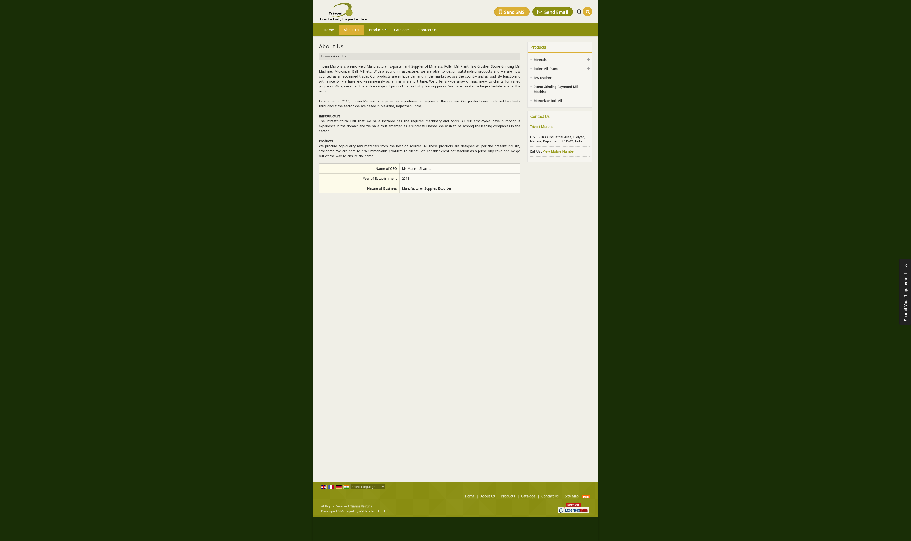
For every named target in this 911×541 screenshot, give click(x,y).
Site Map (572, 496)
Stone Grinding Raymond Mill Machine (556, 89)
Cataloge (401, 29)
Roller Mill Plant (546, 68)
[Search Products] (579, 11)
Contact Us (427, 29)
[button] (559, 151)
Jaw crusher (542, 77)
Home (329, 29)
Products (376, 29)
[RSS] (586, 496)
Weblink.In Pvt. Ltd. (372, 511)
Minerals (540, 59)
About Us (351, 29)
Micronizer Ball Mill (548, 100)
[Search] (587, 11)
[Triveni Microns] (343, 11)
